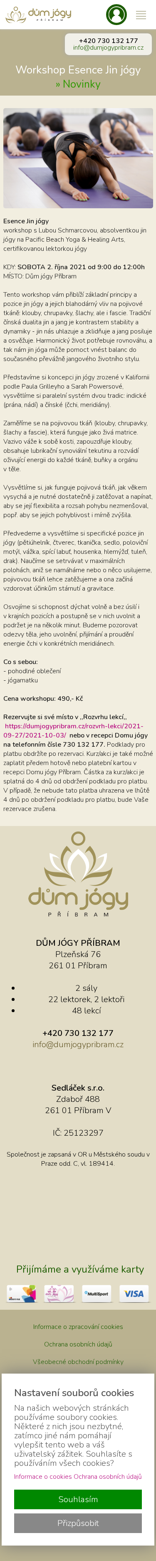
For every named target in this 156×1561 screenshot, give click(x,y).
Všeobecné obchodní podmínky (78, 1362)
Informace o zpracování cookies (78, 1326)
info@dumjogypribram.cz (108, 47)
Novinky (82, 84)
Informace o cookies (43, 1476)
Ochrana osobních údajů (78, 1344)
